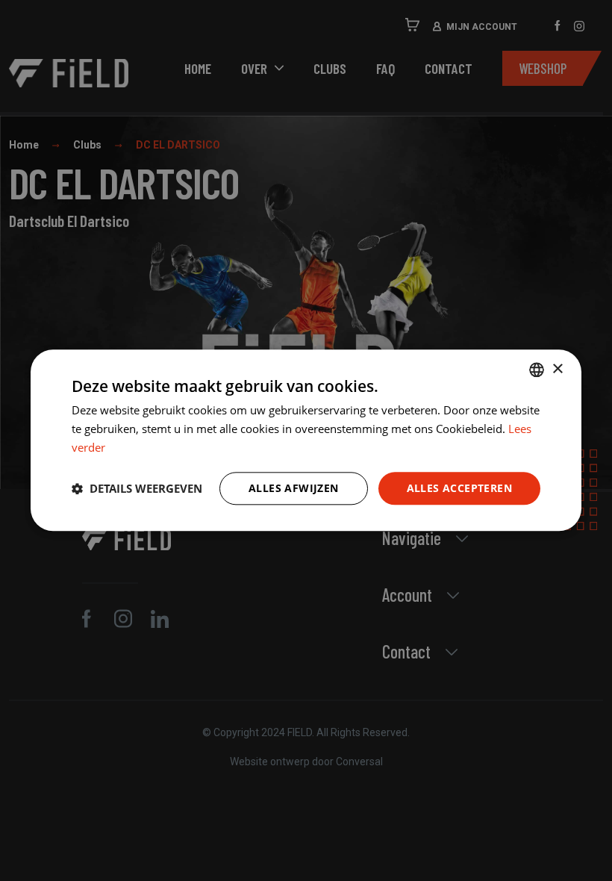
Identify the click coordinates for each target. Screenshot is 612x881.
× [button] (557, 369)
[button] (137, 488)
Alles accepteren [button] (459, 488)
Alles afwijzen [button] (294, 488)
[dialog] (306, 440)
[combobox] (536, 369)
